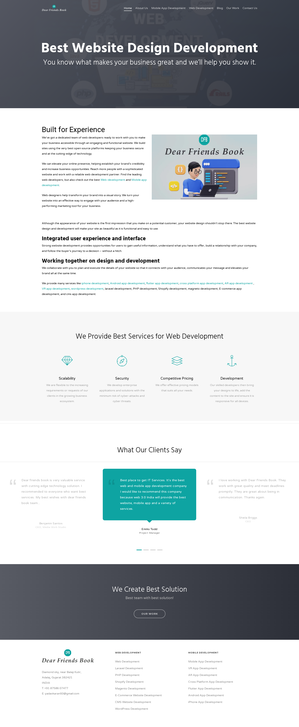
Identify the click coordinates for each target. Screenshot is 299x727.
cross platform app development (201, 283)
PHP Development (127, 675)
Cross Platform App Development (210, 682)
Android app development (127, 283)
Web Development (127, 661)
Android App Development (206, 695)
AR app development (239, 283)
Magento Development (130, 688)
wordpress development (87, 288)
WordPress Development (131, 709)
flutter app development (162, 283)
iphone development (95, 283)
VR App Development (202, 668)
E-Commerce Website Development (138, 695)
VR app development (56, 288)
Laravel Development (129, 668)
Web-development (113, 180)
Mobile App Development (205, 661)
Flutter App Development (205, 688)
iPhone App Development (205, 702)
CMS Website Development (133, 702)
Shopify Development (129, 682)
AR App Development (202, 675)
